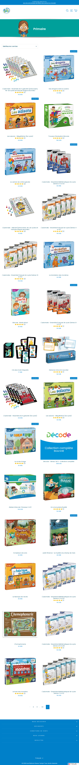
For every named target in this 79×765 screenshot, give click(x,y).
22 (42, 707)
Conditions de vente (39, 731)
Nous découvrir (39, 721)
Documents (39, 726)
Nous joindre (39, 735)
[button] (19, 92)
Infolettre (39, 740)
